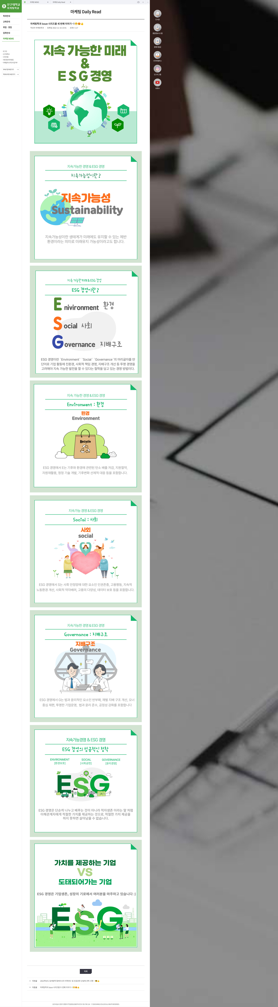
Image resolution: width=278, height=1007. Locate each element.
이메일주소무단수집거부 (10, 62)
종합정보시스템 (157, 33)
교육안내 (6, 22)
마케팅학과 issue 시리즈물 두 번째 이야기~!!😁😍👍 (59, 987)
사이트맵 (5, 57)
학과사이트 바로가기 (9, 74)
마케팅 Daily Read (59, 2)
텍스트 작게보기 (148, 2)
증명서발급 (157, 47)
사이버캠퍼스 (157, 61)
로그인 (5, 51)
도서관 (157, 19)
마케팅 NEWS (8, 39)
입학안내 (6, 33)
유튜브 (157, 88)
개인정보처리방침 (8, 60)
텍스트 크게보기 (143, 2)
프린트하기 (138, 2)
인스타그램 (157, 74)
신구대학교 (6, 54)
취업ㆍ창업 (7, 27)
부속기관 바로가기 (8, 69)
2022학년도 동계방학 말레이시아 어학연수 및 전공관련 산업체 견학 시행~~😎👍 (69, 981)
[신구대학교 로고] (11, 12)
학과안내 (6, 16)
